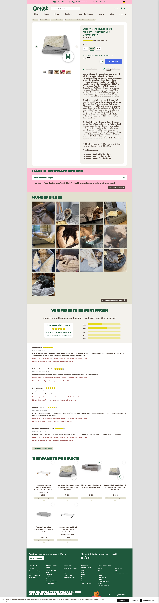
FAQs (47, 572)
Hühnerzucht (102, 577)
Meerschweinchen (86, 583)
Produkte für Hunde (44, 19)
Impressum (32, 577)
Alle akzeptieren (123, 600)
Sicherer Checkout (91, 69)
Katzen (83, 581)
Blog (65, 573)
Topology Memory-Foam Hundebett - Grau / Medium (43, 529)
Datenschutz (111, 595)
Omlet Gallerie (68, 575)
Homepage (35, 19)
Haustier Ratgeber (104, 566)
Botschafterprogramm (70, 568)
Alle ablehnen (135, 600)
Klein (85, 49)
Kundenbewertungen (35, 571)
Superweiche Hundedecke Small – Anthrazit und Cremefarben (115, 487)
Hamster (100, 573)
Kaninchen (84, 579)
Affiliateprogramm (69, 577)
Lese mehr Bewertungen (43, 448)
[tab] (79, 177)
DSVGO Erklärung (34, 575)
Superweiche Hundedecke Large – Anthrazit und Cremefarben (68, 487)
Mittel (92, 49)
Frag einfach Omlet (116, 188)
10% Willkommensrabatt (81, 1)
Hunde (83, 576)
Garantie (49, 579)
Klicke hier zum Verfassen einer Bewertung (59, 335)
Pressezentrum (33, 573)
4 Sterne (84, 327)
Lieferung (49, 574)
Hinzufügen (113, 61)
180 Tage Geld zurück (101, 1)
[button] (36, 47)
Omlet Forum (67, 571)
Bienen (83, 570)
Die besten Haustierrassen (86, 566)
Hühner (83, 574)
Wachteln (118, 571)
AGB (109, 594)
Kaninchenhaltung (103, 581)
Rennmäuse (118, 568)
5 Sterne (84, 324)
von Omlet (57, 19)
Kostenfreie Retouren (61, 1)
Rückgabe (49, 576)
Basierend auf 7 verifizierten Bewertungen (58, 332)
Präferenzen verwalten (149, 600)
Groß (98, 49)
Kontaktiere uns (51, 570)
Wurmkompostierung (121, 573)
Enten (82, 572)
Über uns (31, 568)
